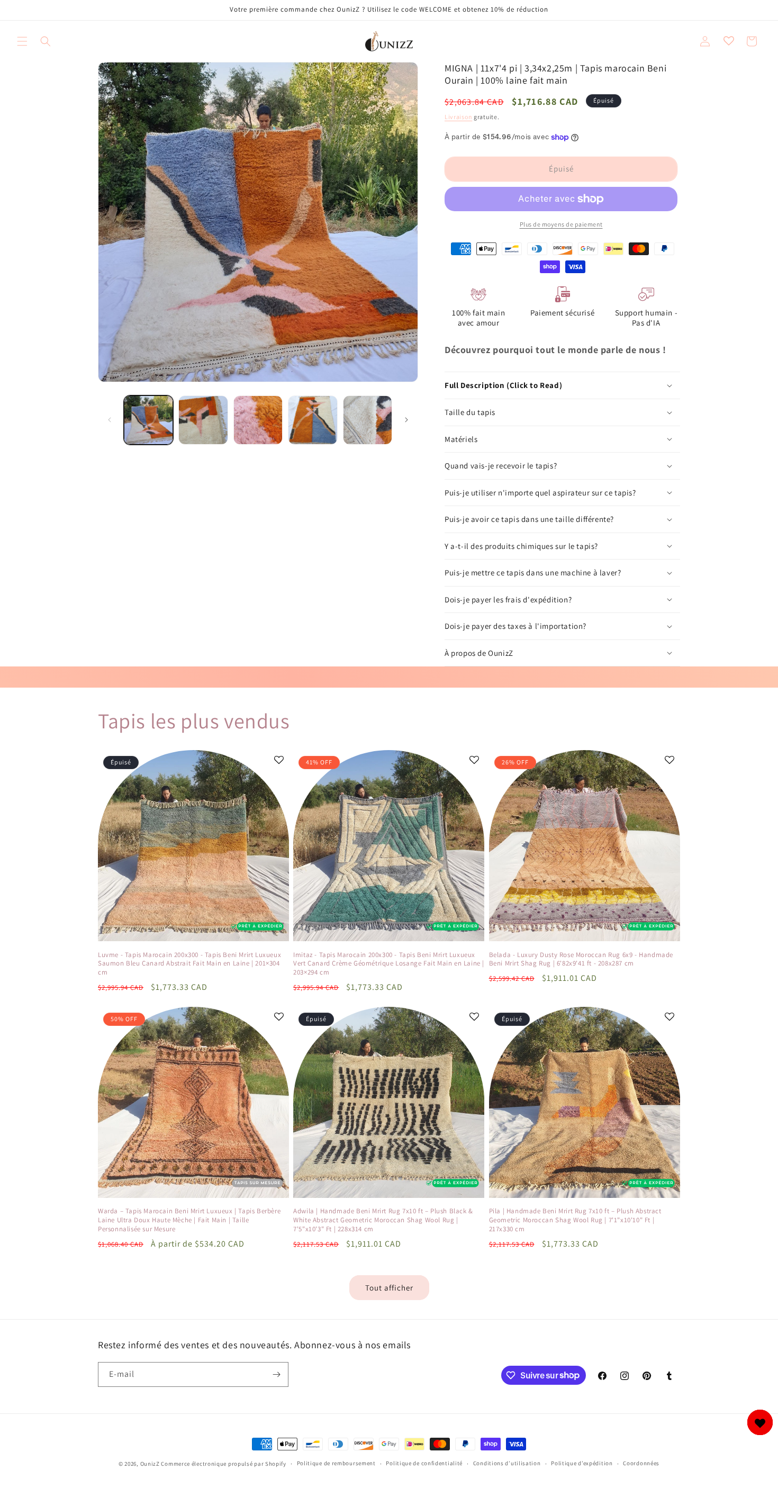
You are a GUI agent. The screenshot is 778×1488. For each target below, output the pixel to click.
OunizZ (150, 1463)
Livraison (458, 117)
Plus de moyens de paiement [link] (561, 224)
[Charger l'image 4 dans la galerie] (312, 420)
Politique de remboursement (336, 1463)
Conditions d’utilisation (507, 1463)
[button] (22, 41)
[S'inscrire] (276, 1374)
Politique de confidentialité (424, 1463)
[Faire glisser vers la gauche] (109, 419)
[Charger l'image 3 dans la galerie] (258, 420)
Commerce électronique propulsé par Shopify (223, 1463)
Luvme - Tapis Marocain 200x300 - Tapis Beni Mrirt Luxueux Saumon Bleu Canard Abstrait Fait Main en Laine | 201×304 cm (189, 964)
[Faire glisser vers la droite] (406, 419)
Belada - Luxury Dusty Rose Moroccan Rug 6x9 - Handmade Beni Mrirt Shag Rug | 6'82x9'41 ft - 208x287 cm (581, 959)
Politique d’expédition (581, 1463)
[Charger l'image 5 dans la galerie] (367, 420)
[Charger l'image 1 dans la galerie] (148, 420)
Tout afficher (389, 1288)
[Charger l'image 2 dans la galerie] (203, 420)
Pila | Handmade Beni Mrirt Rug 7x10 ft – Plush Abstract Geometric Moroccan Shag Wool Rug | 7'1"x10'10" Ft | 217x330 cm (575, 1220)
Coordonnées (641, 1463)
